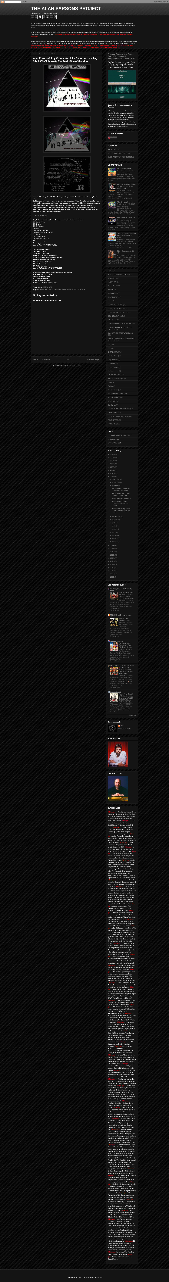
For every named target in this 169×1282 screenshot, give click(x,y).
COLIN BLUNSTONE (115, 316)
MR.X (122, 726)
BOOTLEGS (44, 289)
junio (114, 526)
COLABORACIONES (115, 305)
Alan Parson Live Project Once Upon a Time (121, 494)
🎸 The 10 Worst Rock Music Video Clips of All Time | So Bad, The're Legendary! (126, 671)
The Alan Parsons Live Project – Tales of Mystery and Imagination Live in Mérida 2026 (122, 56)
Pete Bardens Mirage (115, 378)
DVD (109, 344)
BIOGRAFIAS (112, 293)
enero (114, 541)
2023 (112, 464)
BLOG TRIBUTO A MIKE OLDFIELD (121, 157)
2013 (112, 561)
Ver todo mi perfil (124, 729)
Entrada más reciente (41, 360)
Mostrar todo (132, 715)
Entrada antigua (93, 360)
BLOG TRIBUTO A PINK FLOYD (119, 153)
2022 (112, 467)
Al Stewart (111, 278)
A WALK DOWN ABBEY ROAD (119, 274)
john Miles (111, 363)
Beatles (110, 289)
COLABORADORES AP (116, 308)
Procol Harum (113, 390)
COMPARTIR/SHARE (40, 216)
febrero (115, 538)
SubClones (112, 405)
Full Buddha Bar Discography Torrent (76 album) (125, 645)
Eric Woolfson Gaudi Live (126, 218)
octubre (115, 485)
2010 (112, 571)
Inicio (69, 360)
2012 (112, 564)
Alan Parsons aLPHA (124, 168)
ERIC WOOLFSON (114, 443)
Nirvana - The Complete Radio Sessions (124, 621)
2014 (112, 558)
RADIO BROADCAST (69, 289)
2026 (112, 454)
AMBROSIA (112, 282)
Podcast (111, 386)
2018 (112, 545)
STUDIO (111, 401)
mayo (114, 529)
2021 (112, 470)
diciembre (116, 479)
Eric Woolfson (113, 356)
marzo (114, 535)
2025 (112, 458)
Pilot (109, 382)
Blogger (99, 1277)
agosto (115, 519)
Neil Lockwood (113, 371)
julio (114, 523)
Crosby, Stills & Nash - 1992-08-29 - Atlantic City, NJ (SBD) (126, 594)
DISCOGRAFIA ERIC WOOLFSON (120, 333)
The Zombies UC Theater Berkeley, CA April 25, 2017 (126, 235)
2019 (112, 476)
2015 (112, 555)
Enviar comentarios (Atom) (71, 365)
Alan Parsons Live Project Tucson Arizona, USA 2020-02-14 (126, 186)
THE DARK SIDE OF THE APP (119, 409)
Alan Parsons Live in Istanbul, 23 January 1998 (120, 503)
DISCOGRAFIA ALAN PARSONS (119, 323)
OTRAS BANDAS (55, 289)
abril (114, 532)
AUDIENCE (112, 286)
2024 (112, 461)
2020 (112, 473)
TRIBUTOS (81, 289)
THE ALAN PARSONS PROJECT (66, 8)
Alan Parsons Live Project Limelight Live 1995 (121, 489)
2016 (112, 552)
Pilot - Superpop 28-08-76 (121, 498)
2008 (112, 577)
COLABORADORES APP (117, 312)
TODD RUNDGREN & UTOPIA (119, 416)
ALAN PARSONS (114, 439)
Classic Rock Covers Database (122, 666)
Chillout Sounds (116, 641)
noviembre (116, 482)
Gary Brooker (112, 360)
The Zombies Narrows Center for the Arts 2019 (126, 203)
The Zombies (112, 412)
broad (110, 301)
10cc (109, 271)
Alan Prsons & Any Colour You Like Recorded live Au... (121, 510)
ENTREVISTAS (113, 352)
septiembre (116, 516)
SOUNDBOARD (113, 397)
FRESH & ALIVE (113, 149)
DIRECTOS (112, 320)
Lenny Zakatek (113, 367)
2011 (112, 567)
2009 (112, 574)
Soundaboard (115, 692)
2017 (112, 549)
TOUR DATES (113, 420)
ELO (109, 348)
